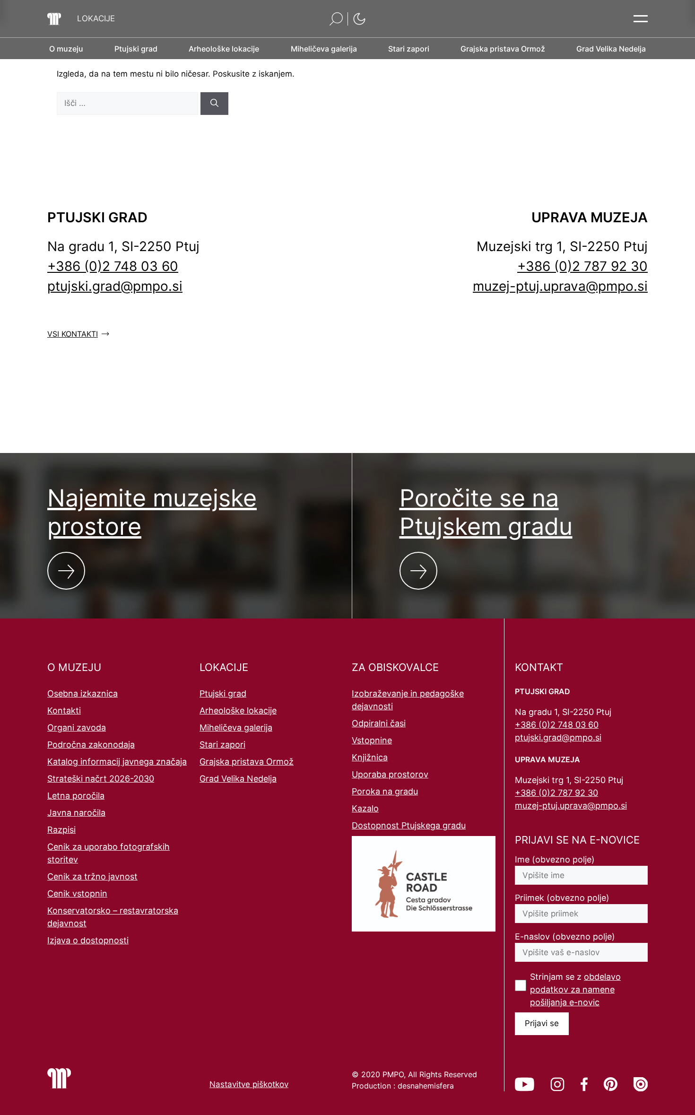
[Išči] (214, 103)
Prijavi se (542, 1023)
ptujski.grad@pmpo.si (114, 286)
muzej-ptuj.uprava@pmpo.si (560, 286)
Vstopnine (372, 740)
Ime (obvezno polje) (555, 859)
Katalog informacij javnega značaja (117, 762)
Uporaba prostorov (390, 774)
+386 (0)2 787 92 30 (582, 266)
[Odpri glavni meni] (641, 19)
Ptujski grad (223, 693)
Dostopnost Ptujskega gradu (409, 825)
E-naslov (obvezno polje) (565, 936)
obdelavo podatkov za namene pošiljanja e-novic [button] (575, 989)
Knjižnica (370, 757)
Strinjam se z (575, 989)
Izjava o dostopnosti (88, 940)
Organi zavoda (76, 727)
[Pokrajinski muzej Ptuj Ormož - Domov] (54, 19)
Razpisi (61, 830)
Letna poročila (75, 796)
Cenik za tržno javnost (92, 876)
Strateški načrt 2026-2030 (100, 779)
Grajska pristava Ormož (247, 762)
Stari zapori (222, 744)
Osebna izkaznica (82, 693)
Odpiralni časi (379, 723)
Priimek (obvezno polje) (562, 898)
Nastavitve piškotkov (248, 1084)
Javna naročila (76, 813)
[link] (524, 1084)
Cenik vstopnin (77, 893)
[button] (96, 19)
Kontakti (64, 710)
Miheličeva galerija (236, 727)
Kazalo (365, 808)
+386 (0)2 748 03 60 (112, 266)
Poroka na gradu (385, 791)
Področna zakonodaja (91, 744)
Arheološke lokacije (238, 710)
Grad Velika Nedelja (238, 779)
